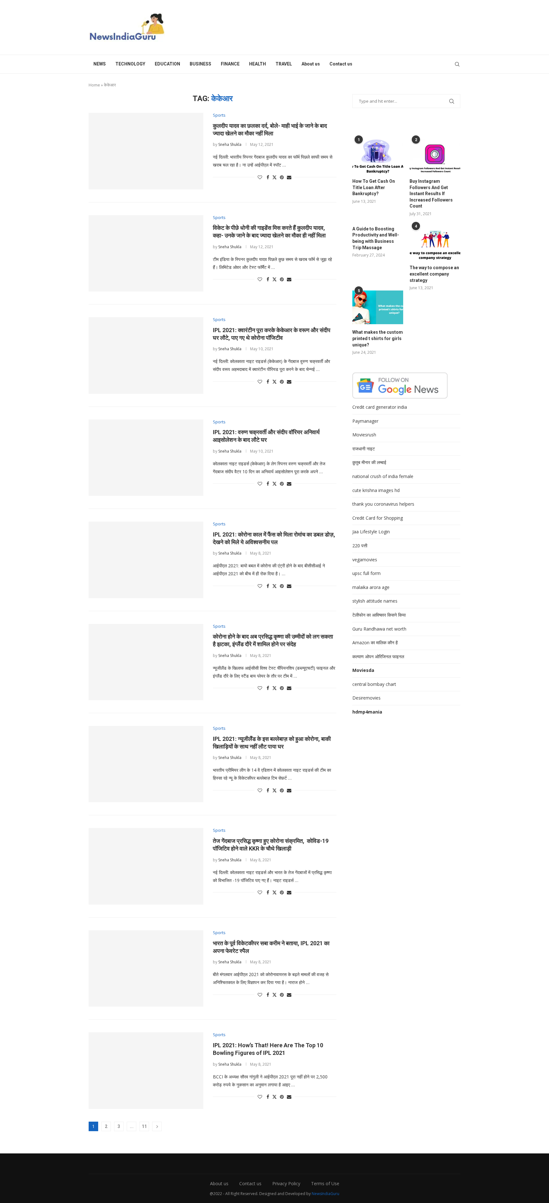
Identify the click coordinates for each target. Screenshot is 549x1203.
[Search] (457, 64)
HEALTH (257, 63)
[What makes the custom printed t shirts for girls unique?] (377, 307)
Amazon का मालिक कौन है (375, 642)
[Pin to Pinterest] (282, 177)
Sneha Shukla (229, 144)
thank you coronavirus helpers (383, 504)
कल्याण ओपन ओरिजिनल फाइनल (378, 656)
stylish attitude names (374, 601)
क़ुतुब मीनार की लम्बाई (369, 462)
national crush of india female (382, 476)
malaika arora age (371, 587)
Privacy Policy (286, 1183)
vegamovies (364, 560)
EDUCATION (167, 63)
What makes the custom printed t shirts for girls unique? (377, 338)
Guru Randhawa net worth (379, 629)
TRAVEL (283, 63)
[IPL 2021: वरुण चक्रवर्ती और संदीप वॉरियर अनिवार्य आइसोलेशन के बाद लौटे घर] (146, 458)
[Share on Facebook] (268, 177)
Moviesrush (364, 435)
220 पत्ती (359, 546)
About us (311, 63)
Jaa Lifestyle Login (371, 532)
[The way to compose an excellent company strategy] (435, 243)
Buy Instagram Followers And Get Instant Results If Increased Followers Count (431, 193)
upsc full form (366, 573)
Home (94, 85)
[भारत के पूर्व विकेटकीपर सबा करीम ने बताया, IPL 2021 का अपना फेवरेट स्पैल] (146, 968)
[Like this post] (260, 177)
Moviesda (363, 670)
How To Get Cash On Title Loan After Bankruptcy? (373, 187)
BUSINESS (200, 63)
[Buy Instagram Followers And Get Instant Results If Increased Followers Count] (435, 156)
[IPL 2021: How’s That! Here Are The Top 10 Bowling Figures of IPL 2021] (146, 1070)
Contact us (340, 63)
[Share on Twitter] (274, 177)
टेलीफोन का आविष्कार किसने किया (379, 615)
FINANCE (230, 63)
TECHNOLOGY (130, 63)
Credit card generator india (379, 407)
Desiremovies (366, 698)
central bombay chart (374, 684)
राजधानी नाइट (363, 449)
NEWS (99, 63)
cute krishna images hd (376, 490)
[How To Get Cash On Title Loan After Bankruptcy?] (377, 156)
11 (144, 1126)
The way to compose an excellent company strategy (434, 274)
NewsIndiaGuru (325, 1193)
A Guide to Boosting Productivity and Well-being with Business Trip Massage (375, 238)
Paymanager (365, 421)
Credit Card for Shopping (377, 518)
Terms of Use (325, 1183)
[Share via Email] (289, 177)
